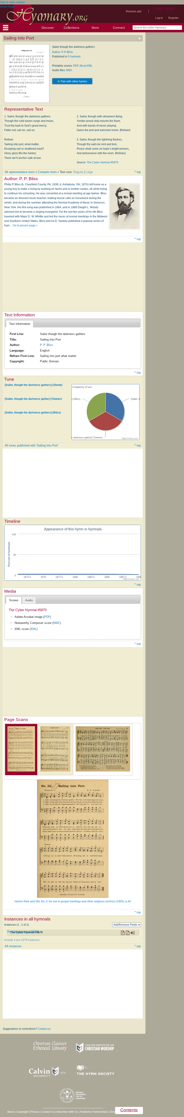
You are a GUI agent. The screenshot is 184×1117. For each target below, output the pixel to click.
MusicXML (86, 65)
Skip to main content (12, 2)
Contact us (43, 1028)
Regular (78, 172)
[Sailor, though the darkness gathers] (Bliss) (33, 412)
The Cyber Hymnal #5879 (102, 162)
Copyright (22, 1111)
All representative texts (20, 172)
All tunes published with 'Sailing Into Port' (31, 445)
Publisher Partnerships (94, 1111)
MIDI (69, 70)
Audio (29, 600)
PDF (75, 65)
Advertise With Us (67, 1111)
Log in (159, 18)
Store (95, 27)
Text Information (19, 324)
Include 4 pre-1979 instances (22, 940)
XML (34, 629)
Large (89, 172)
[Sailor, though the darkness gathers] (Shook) (33, 385)
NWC (56, 623)
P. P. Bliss (46, 345)
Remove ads (133, 11)
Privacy (34, 1111)
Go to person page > (25, 225)
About (10, 1111)
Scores (13, 600)
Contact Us (48, 1111)
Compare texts (47, 172)
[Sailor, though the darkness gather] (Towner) (33, 398)
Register (173, 18)
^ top (137, 172)
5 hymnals (74, 56)
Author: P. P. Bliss (62, 52)
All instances (13, 946)
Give (113, 1111)
